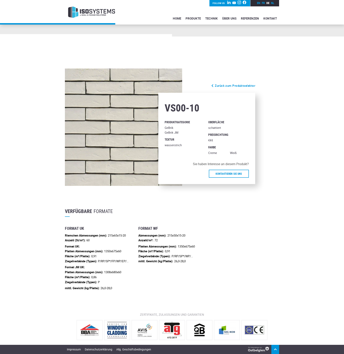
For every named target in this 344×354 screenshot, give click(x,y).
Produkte (193, 18)
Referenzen (250, 18)
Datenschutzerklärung (98, 349)
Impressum (74, 349)
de (267, 3)
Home (177, 18)
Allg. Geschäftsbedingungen (133, 349)
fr (263, 3)
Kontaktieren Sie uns (229, 174)
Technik (211, 18)
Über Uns (229, 18)
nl (272, 3)
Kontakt (270, 18)
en (258, 3)
